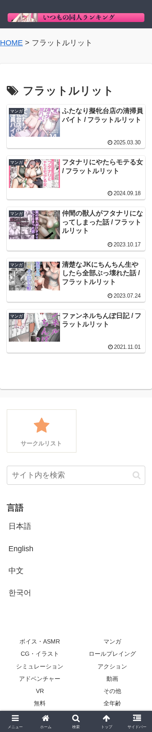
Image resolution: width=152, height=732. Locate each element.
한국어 (19, 592)
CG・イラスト (40, 653)
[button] (136, 475)
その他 (112, 691)
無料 (40, 703)
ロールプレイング (112, 653)
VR (40, 691)
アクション (112, 666)
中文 (16, 570)
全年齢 (112, 703)
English (20, 548)
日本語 (19, 526)
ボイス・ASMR (39, 641)
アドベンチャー (39, 678)
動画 (112, 678)
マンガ (112, 641)
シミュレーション (39, 666)
